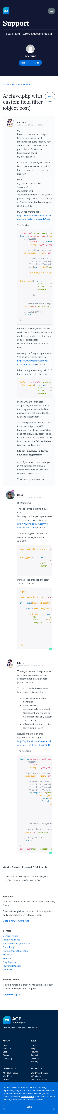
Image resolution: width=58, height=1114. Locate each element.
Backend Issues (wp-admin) (16, 943)
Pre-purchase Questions (15, 950)
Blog (5, 1051)
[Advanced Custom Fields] (6, 10)
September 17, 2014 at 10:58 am (31, 125)
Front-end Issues (11, 939)
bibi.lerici (22, 122)
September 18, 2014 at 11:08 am (31, 497)
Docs (33, 1045)
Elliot (20, 494)
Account (6, 1055)
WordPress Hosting (39, 1073)
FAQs (33, 1048)
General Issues (10, 935)
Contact (34, 1055)
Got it (29, 1106)
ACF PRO (27, 84)
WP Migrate (36, 1076)
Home (6, 84)
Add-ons (7, 958)
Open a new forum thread (16, 920)
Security (34, 1061)
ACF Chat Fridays (10, 1073)
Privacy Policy (27, 1096)
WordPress (8, 1076)
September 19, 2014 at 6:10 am (31, 666)
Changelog (7, 1058)
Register (25, 62)
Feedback (7, 969)
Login (36, 62)
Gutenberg (8, 947)
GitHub (6, 1079)
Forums (16, 84)
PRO (5, 1045)
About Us (7, 1048)
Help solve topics (11, 994)
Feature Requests (12, 965)
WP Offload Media (39, 1079)
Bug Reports (9, 962)
